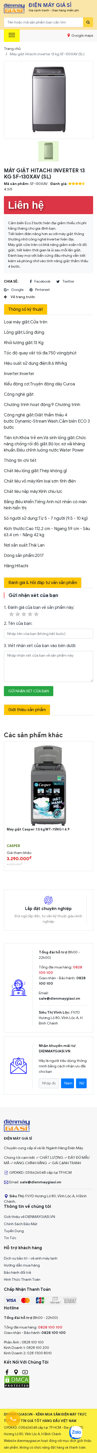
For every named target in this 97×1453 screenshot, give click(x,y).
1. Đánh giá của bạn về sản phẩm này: (39, 607)
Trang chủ (12, 48)
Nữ (81, 1083)
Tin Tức (10, 1238)
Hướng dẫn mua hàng (22, 1265)
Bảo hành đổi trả (17, 1272)
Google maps (82, 35)
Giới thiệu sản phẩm (27, 709)
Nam (68, 1083)
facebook (42, 281)
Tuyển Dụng (14, 1231)
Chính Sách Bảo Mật (21, 1224)
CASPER (13, 846)
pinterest (42, 290)
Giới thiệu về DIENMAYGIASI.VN (29, 1217)
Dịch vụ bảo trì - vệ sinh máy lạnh (30, 1258)
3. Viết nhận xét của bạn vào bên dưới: (40, 645)
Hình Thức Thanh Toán (22, 1279)
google (17, 290)
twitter (68, 281)
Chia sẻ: (11, 281)
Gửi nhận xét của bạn (28, 691)
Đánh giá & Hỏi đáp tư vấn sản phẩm (42, 582)
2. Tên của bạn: (18, 623)
